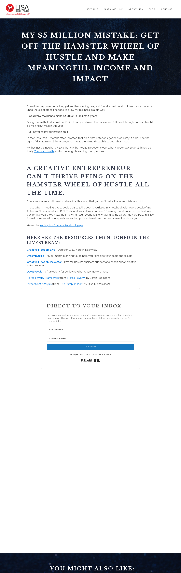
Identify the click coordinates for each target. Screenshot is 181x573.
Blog (152, 9)
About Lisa (136, 9)
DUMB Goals (34, 271)
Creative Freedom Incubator (44, 261)
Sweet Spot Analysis (39, 283)
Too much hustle (44, 151)
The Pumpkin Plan (71, 283)
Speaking (93, 9)
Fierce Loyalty (76, 277)
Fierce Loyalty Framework (43, 277)
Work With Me (113, 9)
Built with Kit (90, 360)
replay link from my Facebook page (61, 225)
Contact (167, 9)
